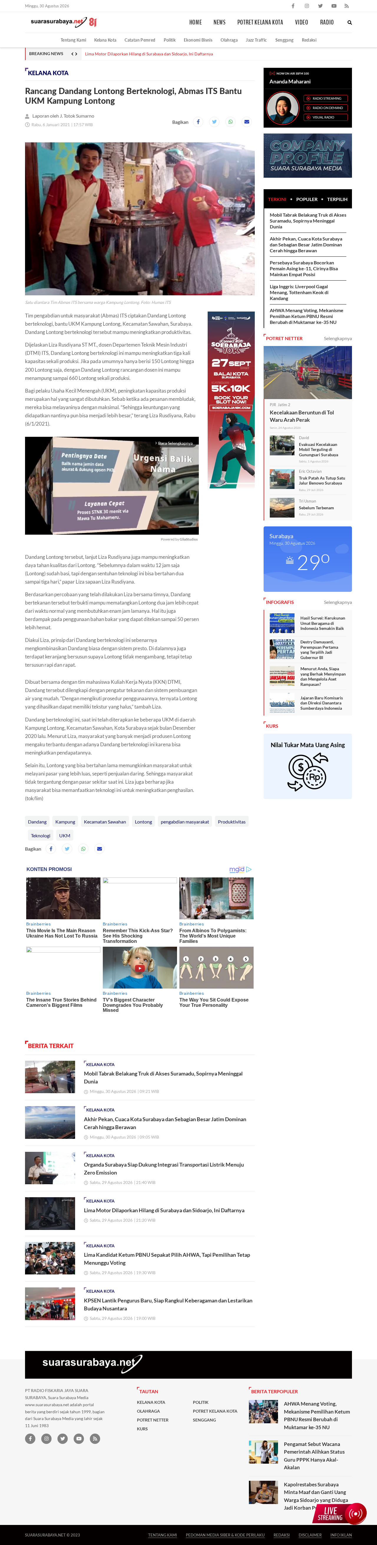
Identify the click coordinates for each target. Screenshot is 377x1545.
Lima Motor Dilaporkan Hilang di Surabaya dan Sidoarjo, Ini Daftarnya (149, 54)
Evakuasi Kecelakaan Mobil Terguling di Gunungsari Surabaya (318, 449)
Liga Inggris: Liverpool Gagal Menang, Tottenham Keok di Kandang (299, 292)
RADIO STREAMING (327, 98)
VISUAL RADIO (323, 117)
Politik (170, 39)
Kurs (142, 1429)
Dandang (37, 821)
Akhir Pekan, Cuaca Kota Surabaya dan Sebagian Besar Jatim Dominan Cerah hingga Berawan (306, 244)
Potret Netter (152, 1420)
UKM (64, 835)
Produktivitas (232, 821)
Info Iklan (341, 1535)
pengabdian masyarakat (185, 821)
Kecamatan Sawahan (105, 821)
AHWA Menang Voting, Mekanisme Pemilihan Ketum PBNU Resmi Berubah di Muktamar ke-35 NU (306, 316)
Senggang (284, 39)
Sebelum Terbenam (316, 507)
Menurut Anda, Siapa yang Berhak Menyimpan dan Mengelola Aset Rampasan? (323, 676)
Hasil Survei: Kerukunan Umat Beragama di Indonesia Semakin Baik (322, 623)
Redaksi (309, 39)
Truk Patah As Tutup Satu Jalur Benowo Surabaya (322, 480)
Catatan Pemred (140, 39)
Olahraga (229, 39)
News (220, 22)
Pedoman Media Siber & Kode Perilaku (225, 1535)
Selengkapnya (338, 338)
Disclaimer (310, 1535)
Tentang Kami (73, 39)
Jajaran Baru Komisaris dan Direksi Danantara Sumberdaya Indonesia (321, 703)
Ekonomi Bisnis (198, 39)
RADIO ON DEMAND (328, 108)
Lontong (143, 821)
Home (195, 22)
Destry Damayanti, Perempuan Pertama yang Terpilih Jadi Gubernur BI (319, 649)
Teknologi (40, 835)
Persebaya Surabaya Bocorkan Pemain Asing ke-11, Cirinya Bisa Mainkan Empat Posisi (304, 268)
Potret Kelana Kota (260, 22)
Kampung (65, 821)
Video (301, 22)
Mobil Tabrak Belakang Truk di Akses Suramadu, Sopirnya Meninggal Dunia (308, 220)
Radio (327, 22)
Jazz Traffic (256, 39)
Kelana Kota (105, 39)
